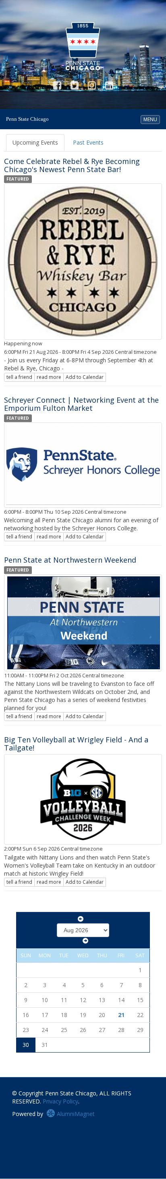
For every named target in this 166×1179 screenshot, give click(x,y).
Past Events (88, 142)
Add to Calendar (85, 377)
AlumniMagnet (75, 1114)
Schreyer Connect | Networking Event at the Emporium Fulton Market (81, 404)
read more (49, 377)
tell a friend (19, 377)
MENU (151, 119)
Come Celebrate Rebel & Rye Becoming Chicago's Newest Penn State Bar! (72, 165)
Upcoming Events (35, 142)
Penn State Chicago (27, 119)
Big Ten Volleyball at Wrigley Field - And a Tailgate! (76, 743)
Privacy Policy (60, 1101)
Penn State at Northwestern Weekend (70, 560)
